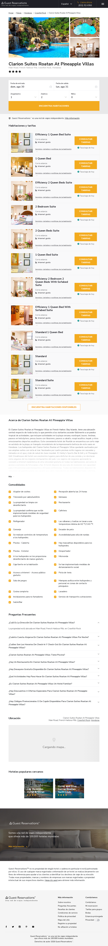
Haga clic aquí (51, 880)
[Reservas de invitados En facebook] (7, 926)
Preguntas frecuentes (67, 906)
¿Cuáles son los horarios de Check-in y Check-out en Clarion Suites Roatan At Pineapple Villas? (48, 646)
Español (65, 3)
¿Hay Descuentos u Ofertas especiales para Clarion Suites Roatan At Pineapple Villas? (48, 693)
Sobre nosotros (64, 902)
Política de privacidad (67, 916)
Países (18, 13)
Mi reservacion (91, 906)
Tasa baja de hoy (87, 147)
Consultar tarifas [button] (85, 141)
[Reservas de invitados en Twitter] (13, 926)
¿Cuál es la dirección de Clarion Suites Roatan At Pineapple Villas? (42, 622)
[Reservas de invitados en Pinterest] (26, 926)
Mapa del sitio (64, 920)
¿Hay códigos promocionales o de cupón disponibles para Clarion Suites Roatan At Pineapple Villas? (50, 703)
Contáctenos (90, 902)
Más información (72, 118)
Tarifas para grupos (93, 909)
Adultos (44, 94)
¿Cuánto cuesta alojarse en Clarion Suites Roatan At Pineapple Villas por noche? (49, 637)
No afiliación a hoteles (67, 927)
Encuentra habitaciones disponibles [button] (54, 407)
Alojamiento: (16, 94)
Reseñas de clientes (66, 909)
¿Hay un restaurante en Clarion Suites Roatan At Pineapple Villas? (42, 662)
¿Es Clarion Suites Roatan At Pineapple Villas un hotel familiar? (40, 683)
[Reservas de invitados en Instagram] (20, 926)
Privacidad (89, 920)
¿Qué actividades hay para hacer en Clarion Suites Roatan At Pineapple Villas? (48, 676)
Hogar (11, 13)
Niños (73, 94)
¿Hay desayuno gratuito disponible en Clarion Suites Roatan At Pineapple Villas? (49, 669)
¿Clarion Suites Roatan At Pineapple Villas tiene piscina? (37, 654)
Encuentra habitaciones (54, 105)
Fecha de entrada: (18, 83)
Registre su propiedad (67, 923)
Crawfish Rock (40, 13)
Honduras (28, 13)
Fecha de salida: (62, 83)
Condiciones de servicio (68, 913)
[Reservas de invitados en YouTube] (32, 926)
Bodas (88, 913)
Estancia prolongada (94, 916)
